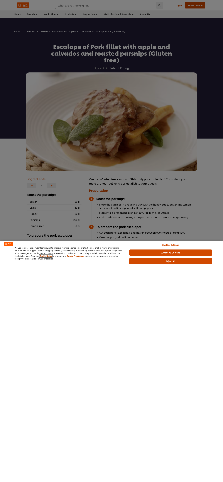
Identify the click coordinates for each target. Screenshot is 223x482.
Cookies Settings (170, 244)
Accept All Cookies (170, 252)
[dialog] (111, 361)
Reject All (170, 261)
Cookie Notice (46, 256)
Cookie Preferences (75, 256)
